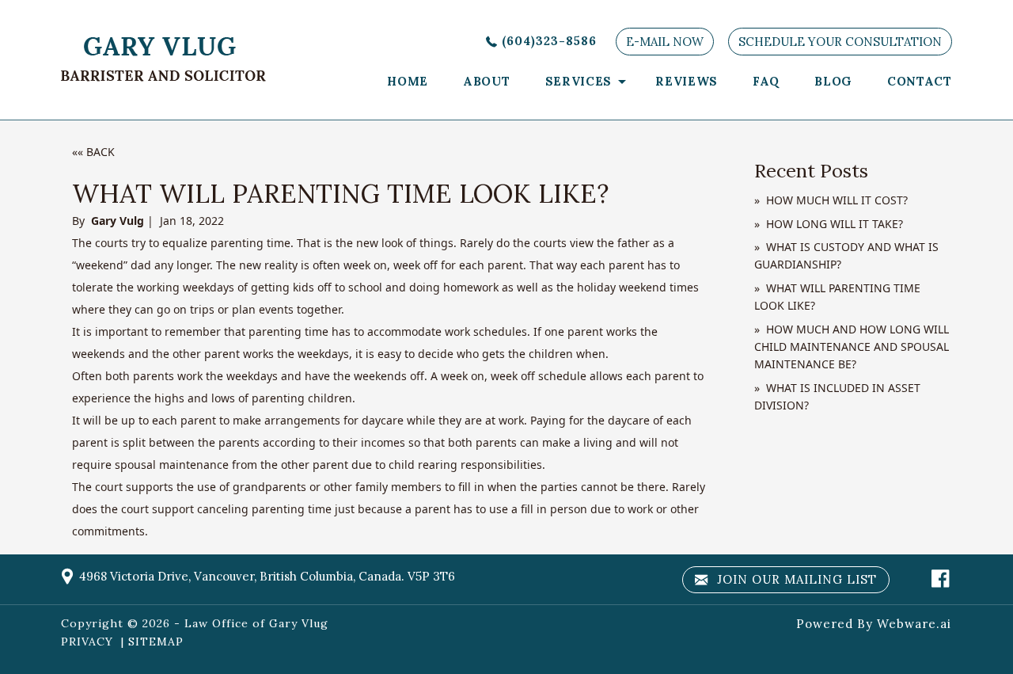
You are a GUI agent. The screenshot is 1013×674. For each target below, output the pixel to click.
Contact (919, 81)
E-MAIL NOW (665, 41)
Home (407, 81)
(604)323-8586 (549, 40)
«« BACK (93, 151)
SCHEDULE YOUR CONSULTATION (840, 41)
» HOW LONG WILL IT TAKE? (828, 223)
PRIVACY (87, 641)
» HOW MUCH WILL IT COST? (831, 200)
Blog (833, 81)
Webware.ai (914, 623)
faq (766, 81)
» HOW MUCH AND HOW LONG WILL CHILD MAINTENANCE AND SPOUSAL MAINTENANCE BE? (851, 347)
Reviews (686, 81)
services (579, 81)
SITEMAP (156, 641)
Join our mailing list (795, 579)
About (486, 81)
